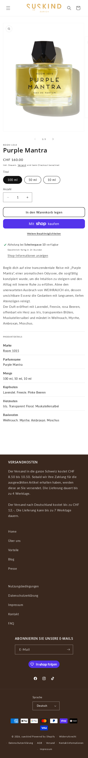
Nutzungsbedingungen (23, 586)
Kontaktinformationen (71, 743)
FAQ (11, 623)
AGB (39, 743)
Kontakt (13, 614)
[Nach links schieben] (34, 139)
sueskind (26, 736)
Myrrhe (25, 420)
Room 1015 (11, 351)
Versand (22, 165)
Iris (5, 406)
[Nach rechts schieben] (53, 139)
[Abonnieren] (68, 649)
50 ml (33, 180)
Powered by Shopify (43, 736)
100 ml (13, 180)
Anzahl (7, 189)
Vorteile (13, 550)
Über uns (14, 540)
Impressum (15, 605)
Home (12, 531)
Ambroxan (38, 420)
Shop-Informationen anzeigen (28, 255)
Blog (11, 559)
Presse (12, 568)
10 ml (52, 180)
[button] (8, 8)
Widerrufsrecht (67, 736)
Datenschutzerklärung (23, 595)
